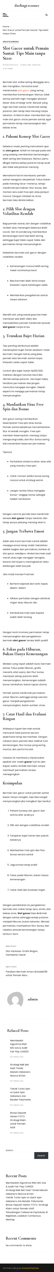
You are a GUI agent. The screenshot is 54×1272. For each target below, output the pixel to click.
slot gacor (24, 90)
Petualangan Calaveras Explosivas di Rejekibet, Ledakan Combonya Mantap (27, 1216)
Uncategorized (11, 41)
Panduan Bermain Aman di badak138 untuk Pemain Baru (27, 973)
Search (9, 1150)
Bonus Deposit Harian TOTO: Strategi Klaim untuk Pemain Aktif (18, 1120)
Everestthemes (30, 1268)
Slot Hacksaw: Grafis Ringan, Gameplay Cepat (22, 953)
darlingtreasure (27, 5)
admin (10, 68)
